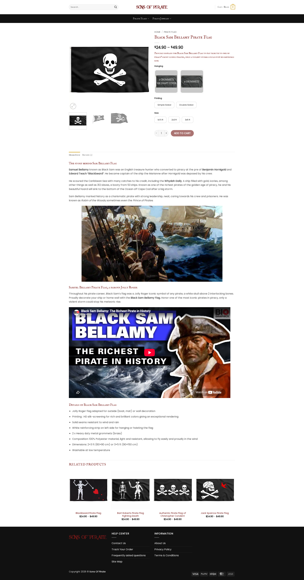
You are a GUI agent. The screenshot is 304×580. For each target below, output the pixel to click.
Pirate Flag (170, 32)
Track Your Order (122, 549)
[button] (226, 7)
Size (156, 113)
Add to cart (182, 133)
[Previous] (74, 70)
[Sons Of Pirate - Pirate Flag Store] (152, 7)
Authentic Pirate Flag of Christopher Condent (172, 514)
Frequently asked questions (129, 555)
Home (157, 32)
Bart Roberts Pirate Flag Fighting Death (130, 514)
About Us (160, 543)
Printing (158, 98)
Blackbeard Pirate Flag (88, 513)
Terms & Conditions (166, 555)
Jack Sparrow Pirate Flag (215, 513)
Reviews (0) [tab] (87, 155)
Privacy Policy (162, 549)
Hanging (158, 66)
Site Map (117, 561)
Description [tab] (74, 155)
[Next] (144, 70)
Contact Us (119, 543)
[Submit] (115, 7)
